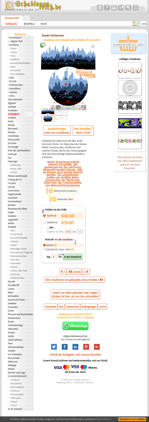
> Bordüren (13, 44)
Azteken (12, 117)
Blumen (11, 132)
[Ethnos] (14, 390)
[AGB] (120, 9)
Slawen (11, 332)
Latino (11, 288)
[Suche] (128, 9)
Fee (9, 157)
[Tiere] (13, 405)
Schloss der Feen (18, 270)
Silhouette (13, 328)
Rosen (11, 321)
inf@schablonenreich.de (75, 336)
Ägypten (12, 103)
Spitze (11, 336)
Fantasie (12, 154)
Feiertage (12, 161)
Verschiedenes (17, 74)
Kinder (13, 245)
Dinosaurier (14, 139)
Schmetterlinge (15, 325)
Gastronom (13, 190)
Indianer (14, 241)
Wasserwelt (14, 358)
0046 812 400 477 (83, 314)
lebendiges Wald (18, 248)
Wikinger (12, 365)
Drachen (12, 143)
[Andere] (14, 379)
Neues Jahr (15, 168)
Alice (12, 230)
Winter (11, 368)
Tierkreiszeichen (16, 347)
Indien (11, 212)
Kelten (11, 223)
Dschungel (13, 146)
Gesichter (12, 197)
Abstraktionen (15, 99)
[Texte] (13, 401)
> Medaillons (14, 88)
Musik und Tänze (16, 299)
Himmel (11, 205)
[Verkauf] (99, 9)
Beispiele (29, 23)
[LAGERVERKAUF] (17, 376)
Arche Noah (16, 234)
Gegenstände (14, 194)
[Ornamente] (16, 394)
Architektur (13, 114)
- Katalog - (11, 23)
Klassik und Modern (20, 63)
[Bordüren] (16, 383)
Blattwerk (13, 128)
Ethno (13, 48)
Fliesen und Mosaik (17, 176)
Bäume (11, 125)
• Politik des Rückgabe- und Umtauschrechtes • (75, 354)
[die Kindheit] (17, 387)
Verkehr (11, 350)
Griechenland (14, 201)
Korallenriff (13, 285)
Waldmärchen (17, 277)
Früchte (12, 183)
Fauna (13, 52)
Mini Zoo (14, 259)
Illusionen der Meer (17, 208)
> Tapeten (12, 92)
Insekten (12, 216)
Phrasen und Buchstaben (20, 314)
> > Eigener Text (15, 41)
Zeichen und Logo (16, 372)
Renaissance (14, 318)
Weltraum (13, 361)
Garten (11, 186)
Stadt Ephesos (15, 339)
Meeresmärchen (18, 256)
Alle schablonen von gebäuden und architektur (72, 279)
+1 (84, 271)
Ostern (13, 172)
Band (10, 121)
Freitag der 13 (14, 179)
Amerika (12, 106)
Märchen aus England (21, 252)
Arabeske (12, 110)
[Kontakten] (113, 9)
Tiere (10, 343)
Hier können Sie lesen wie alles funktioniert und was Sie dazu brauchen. (130, 162)
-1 (64, 271)
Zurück (77, 271)
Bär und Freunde (18, 237)
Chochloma (13, 135)
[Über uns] (106, 9)
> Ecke (11, 77)
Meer (13, 66)
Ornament (15, 70)
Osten (11, 310)
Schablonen (12, 18)
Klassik (11, 281)
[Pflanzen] (15, 398)
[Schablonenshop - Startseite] (32, 10)
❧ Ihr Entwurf (15, 409)
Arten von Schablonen (57, 132)
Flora (13, 55)
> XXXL (11, 95)
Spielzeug (15, 274)
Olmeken (12, 303)
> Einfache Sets (15, 84)
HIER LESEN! (83, 132)
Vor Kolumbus (15, 354)
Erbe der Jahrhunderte (19, 150)
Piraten (14, 267)
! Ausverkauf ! (15, 37)
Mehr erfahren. (104, 419)
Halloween (15, 165)
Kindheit (12, 226)
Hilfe (44, 23)
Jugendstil (13, 219)
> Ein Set (12, 81)
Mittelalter (13, 296)
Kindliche (14, 59)
